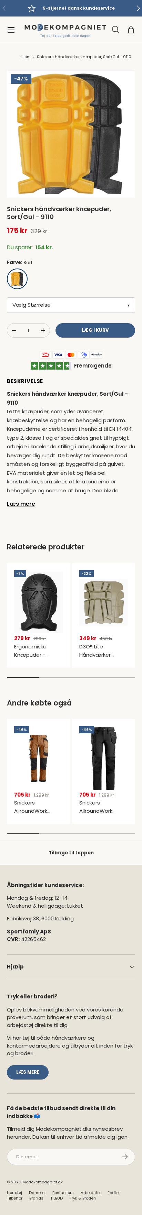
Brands (36, 1198)
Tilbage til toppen (71, 853)
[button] (131, 29)
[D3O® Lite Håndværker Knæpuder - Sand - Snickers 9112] (103, 602)
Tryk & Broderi (83, 1198)
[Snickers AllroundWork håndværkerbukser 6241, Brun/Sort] (38, 758)
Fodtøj (114, 1192)
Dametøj (37, 1192)
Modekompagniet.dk (42, 1182)
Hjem (26, 57)
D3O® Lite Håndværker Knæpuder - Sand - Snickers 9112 (102, 659)
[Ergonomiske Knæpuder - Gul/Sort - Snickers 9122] (38, 602)
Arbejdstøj (91, 1192)
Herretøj (14, 1192)
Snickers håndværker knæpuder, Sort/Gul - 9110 (84, 57)
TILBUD (56, 1198)
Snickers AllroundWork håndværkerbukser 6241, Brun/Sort (38, 815)
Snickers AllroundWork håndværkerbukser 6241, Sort (103, 815)
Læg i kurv (95, 330)
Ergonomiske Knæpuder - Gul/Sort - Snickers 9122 (38, 659)
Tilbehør (14, 1198)
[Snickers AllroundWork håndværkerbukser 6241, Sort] (103, 758)
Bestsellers (63, 1192)
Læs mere (21, 504)
